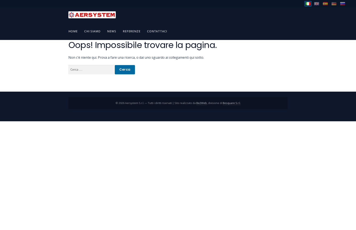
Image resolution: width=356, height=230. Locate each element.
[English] (316, 3)
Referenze (131, 31)
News (111, 31)
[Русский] (342, 3)
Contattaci (157, 31)
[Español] (325, 3)
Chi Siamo (92, 31)
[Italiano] (308, 3)
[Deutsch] (333, 3)
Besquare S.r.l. (232, 103)
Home (72, 31)
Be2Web (201, 103)
